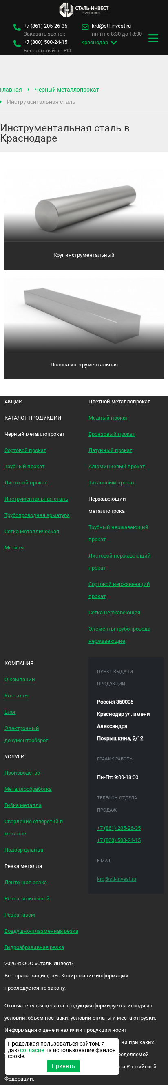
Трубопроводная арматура (37, 515)
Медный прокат (108, 418)
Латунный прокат (110, 450)
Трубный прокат (24, 466)
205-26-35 (45, 26)
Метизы (14, 548)
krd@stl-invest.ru (111, 26)
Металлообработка (28, 789)
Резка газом (19, 915)
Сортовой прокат (25, 450)
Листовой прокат (25, 483)
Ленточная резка (25, 882)
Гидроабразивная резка (34, 947)
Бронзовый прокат (111, 434)
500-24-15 (45, 42)
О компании (19, 679)
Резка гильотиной (27, 899)
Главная (11, 89)
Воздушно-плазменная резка (41, 931)
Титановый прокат (111, 483)
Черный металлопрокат (67, 89)
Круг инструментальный (84, 255)
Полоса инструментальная (84, 365)
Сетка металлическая (31, 531)
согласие (32, 1050)
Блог (10, 712)
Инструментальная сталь (36, 499)
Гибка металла (23, 805)
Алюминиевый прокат (116, 466)
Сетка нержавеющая (114, 612)
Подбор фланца (23, 850)
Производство (22, 773)
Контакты (16, 696)
